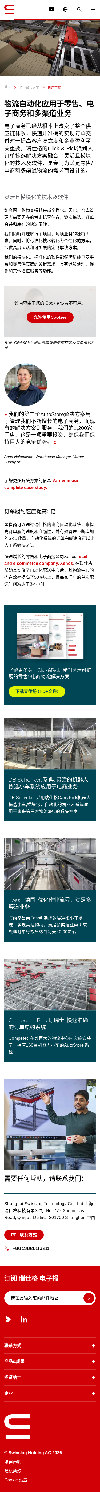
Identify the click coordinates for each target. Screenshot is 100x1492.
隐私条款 (12, 1471)
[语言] (65, 9)
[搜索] (79, 9)
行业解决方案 (29, 88)
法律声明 (12, 1462)
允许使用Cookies (50, 317)
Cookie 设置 (15, 1480)
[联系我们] (51, 9)
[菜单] (93, 9)
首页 (7, 87)
